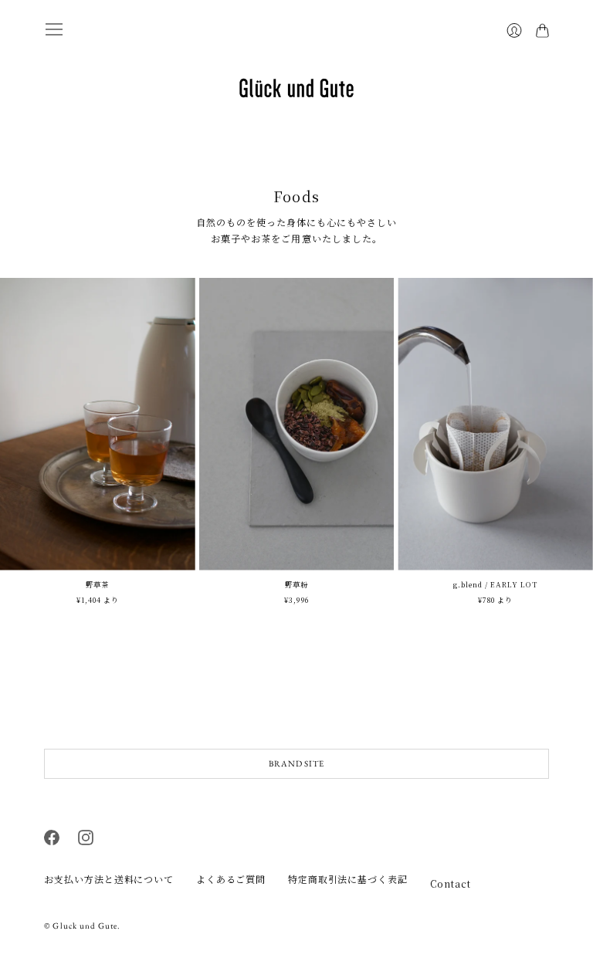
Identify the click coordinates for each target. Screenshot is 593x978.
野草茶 (97, 584)
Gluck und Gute (85, 925)
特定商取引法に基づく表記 (348, 878)
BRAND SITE (296, 763)
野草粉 (296, 584)
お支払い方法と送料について (109, 878)
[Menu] (54, 29)
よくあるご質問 (231, 878)
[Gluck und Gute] (296, 88)
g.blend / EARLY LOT (495, 584)
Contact (450, 883)
